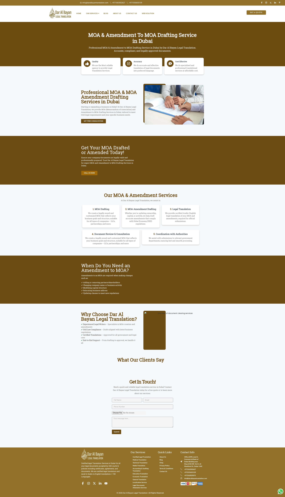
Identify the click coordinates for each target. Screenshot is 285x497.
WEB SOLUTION (148, 13)
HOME (78, 13)
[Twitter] (270, 2)
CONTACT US (131, 13)
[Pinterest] (279, 2)
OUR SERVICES (92, 13)
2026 (120, 493)
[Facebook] (261, 2)
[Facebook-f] (82, 483)
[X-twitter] (94, 483)
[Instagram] (266, 2)
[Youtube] (105, 483)
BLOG (106, 13)
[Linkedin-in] (100, 483)
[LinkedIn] (275, 2)
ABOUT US (117, 13)
